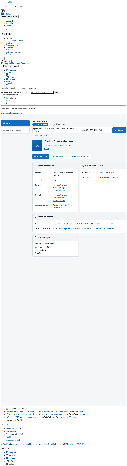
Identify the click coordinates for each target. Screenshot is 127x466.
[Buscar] (3, 58)
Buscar (57, 92)
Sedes (8, 54)
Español (9, 21)
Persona (9, 100)
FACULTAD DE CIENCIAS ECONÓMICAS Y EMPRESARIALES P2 (83, 224)
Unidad (9, 103)
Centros (9, 43)
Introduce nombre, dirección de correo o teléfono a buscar (53, 130)
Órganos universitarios (15, 41)
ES (10, 17)
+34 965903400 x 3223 (109, 177)
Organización (6, 34)
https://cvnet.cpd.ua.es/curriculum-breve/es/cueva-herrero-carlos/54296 (83, 228)
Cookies (9, 437)
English (9, 25)
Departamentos (12, 45)
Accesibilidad (11, 431)
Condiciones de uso (13, 428)
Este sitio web (11, 98)
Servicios (9, 50)
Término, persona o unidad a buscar (15, 92)
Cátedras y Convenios (14, 52)
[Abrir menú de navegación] (23, 113)
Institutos (9, 47)
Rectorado (10, 38)
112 (20, 420)
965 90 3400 (84, 414)
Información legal (13, 440)
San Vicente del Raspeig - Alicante (44, 411)
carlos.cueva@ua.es (108, 172)
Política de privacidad (14, 434)
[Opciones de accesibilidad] (3, 10)
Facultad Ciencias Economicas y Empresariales (60, 188)
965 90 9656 (71, 417)
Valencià (9, 23)
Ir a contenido (6, 2)
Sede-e (8, 30)
